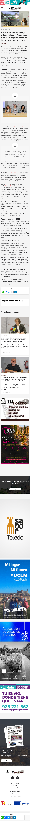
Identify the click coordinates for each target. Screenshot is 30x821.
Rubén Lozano (13, 172)
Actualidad (4, 44)
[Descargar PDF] (15, 489)
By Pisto (15, 798)
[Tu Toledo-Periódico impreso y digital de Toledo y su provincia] (14, 8)
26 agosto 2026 (6, 352)
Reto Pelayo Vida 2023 (17, 127)
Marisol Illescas (9, 186)
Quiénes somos (15, 783)
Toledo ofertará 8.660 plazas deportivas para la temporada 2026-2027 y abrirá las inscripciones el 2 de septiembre (14, 339)
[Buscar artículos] (28, 8)
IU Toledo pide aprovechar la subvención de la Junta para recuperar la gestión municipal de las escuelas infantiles (14, 379)
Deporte (8, 335)
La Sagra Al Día (15, 787)
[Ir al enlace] (12, 777)
